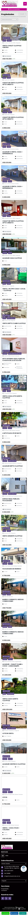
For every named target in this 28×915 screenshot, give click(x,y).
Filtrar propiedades (15, 9)
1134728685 (7, 873)
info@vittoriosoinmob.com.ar (12, 876)
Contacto (4, 890)
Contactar (15, 913)
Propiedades (5, 889)
